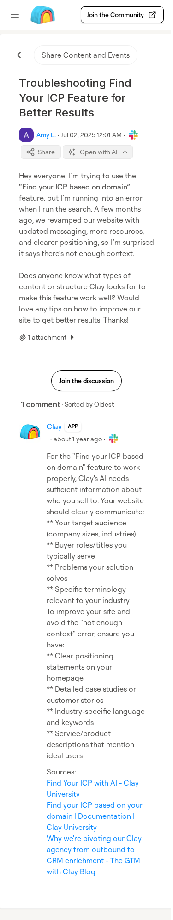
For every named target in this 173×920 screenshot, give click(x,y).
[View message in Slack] (133, 134)
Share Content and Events (86, 55)
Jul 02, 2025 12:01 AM (91, 135)
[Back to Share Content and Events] (21, 55)
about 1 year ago (78, 439)
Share (46, 152)
